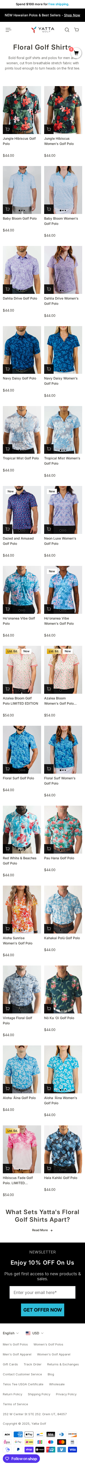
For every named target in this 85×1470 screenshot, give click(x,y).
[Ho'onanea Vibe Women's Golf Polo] (63, 590)
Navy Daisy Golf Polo (19, 378)
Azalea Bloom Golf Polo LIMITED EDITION (20, 700)
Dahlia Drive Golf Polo (20, 298)
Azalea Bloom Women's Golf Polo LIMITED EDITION (59, 701)
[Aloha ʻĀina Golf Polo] (22, 1069)
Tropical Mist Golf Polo (21, 458)
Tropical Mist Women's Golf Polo (62, 460)
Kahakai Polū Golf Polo (62, 938)
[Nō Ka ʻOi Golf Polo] (63, 989)
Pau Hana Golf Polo (59, 858)
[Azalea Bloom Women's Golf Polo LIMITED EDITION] (63, 670)
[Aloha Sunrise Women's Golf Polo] (22, 910)
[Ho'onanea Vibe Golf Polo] (22, 590)
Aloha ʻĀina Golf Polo (19, 1098)
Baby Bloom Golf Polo (20, 218)
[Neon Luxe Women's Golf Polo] (63, 510)
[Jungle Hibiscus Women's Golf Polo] (63, 110)
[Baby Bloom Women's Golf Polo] (63, 190)
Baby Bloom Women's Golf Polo (61, 221)
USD (35, 1333)
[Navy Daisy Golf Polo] (22, 350)
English (8, 1333)
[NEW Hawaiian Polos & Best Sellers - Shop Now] (42, 15)
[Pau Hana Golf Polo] (63, 830)
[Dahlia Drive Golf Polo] (22, 270)
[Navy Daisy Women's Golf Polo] (63, 350)
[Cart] (76, 30)
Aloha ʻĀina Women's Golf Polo (60, 1100)
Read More (40, 1230)
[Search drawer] (67, 30)
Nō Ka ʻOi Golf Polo (59, 1018)
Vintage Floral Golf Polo (17, 1020)
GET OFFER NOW (42, 1310)
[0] (76, 53)
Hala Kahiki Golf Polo (60, 1178)
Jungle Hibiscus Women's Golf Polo (59, 141)
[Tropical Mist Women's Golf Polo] (63, 430)
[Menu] (8, 30)
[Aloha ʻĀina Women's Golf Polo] (63, 1069)
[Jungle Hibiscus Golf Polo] (22, 110)
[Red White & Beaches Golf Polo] (22, 830)
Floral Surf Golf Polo (18, 778)
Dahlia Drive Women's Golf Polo (61, 300)
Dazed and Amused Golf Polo (18, 540)
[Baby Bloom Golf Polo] (22, 190)
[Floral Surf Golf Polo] (22, 750)
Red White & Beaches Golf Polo (20, 860)
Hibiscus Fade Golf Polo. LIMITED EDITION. (18, 1181)
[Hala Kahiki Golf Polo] (63, 1149)
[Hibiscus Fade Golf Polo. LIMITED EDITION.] (22, 1149)
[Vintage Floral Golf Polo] (22, 989)
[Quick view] (7, 129)
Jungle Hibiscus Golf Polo (19, 141)
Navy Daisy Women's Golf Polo (61, 380)
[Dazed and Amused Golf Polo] (22, 510)
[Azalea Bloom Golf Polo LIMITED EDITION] (22, 670)
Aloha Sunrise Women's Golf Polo (17, 940)
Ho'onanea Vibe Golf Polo (19, 620)
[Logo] (42, 29)
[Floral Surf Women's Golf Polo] (63, 750)
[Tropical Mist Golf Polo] (22, 430)
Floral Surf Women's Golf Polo (60, 780)
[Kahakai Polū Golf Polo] (63, 910)
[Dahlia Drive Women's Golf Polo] (63, 270)
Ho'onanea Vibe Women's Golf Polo (59, 620)
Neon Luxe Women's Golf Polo (60, 540)
